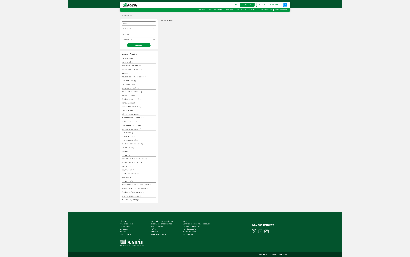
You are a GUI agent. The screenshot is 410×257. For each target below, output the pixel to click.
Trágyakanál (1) (129, 81)
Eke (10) (125, 151)
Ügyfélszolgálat (190, 229)
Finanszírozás (215, 10)
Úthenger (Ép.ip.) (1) (130, 200)
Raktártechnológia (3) (132, 144)
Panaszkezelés (189, 232)
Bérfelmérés (157, 226)
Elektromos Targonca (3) (133, 118)
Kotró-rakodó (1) (129, 136)
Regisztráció (126, 234)
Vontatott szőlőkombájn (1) (135, 188)
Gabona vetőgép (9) (131, 88)
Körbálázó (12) (128, 103)
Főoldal (201, 10)
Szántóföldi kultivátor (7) (134, 159)
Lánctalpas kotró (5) (131, 125)
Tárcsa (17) (126, 155)
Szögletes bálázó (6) (131, 107)
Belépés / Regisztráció (269, 5)
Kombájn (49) (127, 62)
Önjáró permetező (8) (132, 99)
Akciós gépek (266, 10)
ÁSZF (185, 221)
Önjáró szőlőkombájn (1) (133, 192)
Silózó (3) (126, 73)
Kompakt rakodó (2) (131, 121)
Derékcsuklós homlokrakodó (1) (137, 185)
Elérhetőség (281, 10)
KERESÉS (138, 45)
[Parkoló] (285, 5)
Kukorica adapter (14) (131, 66)
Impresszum (188, 234)
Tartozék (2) (127, 181)
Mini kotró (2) (128, 133)
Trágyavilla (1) (128, 84)
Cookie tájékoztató (192, 226)
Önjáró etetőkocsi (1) (131, 196)
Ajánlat (155, 229)
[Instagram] (266, 231)
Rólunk (252, 10)
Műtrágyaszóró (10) (131, 174)
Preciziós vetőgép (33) (132, 92)
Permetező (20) (128, 95)
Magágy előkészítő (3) (132, 162)
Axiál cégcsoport (159, 234)
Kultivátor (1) (128, 170)
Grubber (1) (127, 166)
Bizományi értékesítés (161, 224)
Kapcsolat (247, 5)
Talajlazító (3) (128, 148)
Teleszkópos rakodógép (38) (135, 77)
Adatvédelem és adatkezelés (196, 224)
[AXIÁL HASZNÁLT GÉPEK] (122, 16)
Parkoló (128, 16)
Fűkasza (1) (126, 177)
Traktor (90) (127, 58)
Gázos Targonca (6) (131, 114)
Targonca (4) (127, 110)
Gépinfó (229, 10)
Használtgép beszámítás (162, 221)
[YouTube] (260, 231)
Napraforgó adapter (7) (133, 69)
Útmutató (241, 10)
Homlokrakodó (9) (130, 140)
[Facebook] (254, 231)
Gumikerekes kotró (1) (132, 129)
